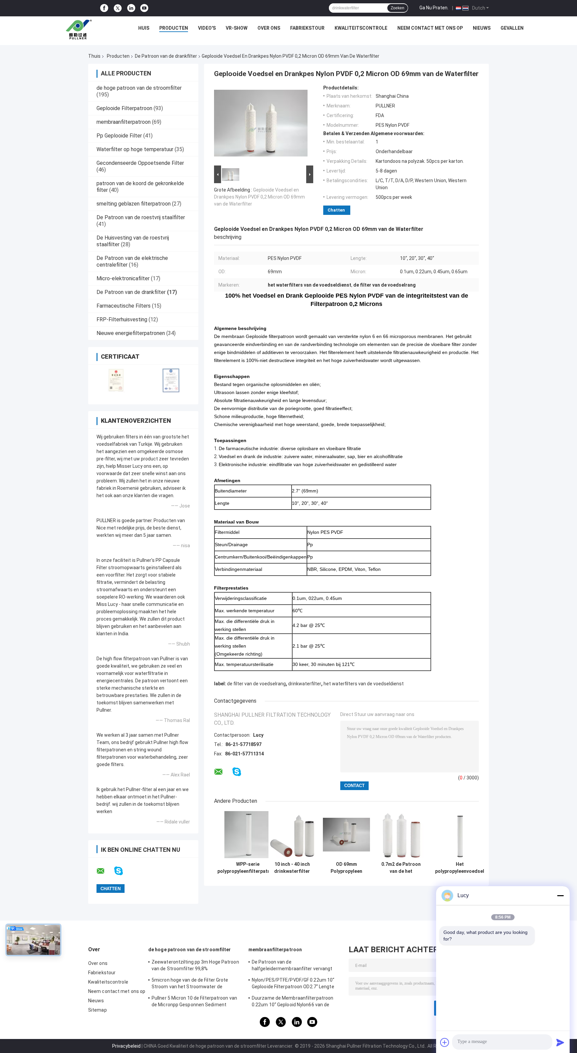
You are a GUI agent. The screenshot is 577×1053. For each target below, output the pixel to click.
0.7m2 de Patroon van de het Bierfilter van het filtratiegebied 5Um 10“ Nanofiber (401, 867)
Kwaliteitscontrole (361, 28)
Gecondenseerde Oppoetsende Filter (140, 163)
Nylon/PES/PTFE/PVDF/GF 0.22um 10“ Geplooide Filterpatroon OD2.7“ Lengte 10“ (293, 984)
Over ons (268, 28)
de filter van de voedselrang (256, 683)
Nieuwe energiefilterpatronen (131, 333)
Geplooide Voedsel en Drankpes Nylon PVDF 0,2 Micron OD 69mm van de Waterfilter (259, 197)
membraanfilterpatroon (124, 122)
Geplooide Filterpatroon (124, 108)
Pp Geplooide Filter (119, 135)
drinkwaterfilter (304, 683)
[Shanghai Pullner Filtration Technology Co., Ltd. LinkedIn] (131, 8)
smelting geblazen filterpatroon (134, 204)
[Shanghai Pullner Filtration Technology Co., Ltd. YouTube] (144, 8)
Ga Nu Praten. (433, 7)
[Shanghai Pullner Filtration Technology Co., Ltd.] (80, 30)
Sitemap (97, 1010)
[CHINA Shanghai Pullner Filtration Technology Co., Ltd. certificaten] (115, 380)
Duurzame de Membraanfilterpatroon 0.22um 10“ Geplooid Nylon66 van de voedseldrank (292, 1002)
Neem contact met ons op (430, 28)
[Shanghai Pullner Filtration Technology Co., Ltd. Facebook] (104, 8)
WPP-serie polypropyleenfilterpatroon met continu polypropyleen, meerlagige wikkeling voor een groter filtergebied (247, 867)
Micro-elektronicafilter (123, 278)
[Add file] (444, 1042)
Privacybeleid (126, 1046)
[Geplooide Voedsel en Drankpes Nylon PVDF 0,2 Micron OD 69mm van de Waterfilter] (261, 124)
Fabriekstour (307, 28)
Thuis (94, 56)
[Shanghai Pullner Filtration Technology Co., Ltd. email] (105, 871)
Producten (173, 28)
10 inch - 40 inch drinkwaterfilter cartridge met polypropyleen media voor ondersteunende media (292, 867)
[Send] (560, 1042)
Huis (143, 28)
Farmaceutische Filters (124, 306)
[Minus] (560, 896)
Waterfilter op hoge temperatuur (135, 149)
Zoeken (397, 8)
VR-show (236, 28)
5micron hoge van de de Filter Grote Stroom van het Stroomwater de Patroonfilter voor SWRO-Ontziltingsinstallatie (190, 984)
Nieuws (482, 28)
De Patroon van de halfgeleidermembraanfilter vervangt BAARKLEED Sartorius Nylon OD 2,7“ (292, 966)
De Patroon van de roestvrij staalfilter (141, 217)
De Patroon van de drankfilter (166, 56)
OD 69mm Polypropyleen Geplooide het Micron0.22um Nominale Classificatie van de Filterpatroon (346, 867)
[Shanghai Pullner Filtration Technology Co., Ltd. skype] (122, 871)
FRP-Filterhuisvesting (122, 319)
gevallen (512, 28)
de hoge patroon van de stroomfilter (139, 88)
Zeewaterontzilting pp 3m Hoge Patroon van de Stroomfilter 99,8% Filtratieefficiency (195, 966)
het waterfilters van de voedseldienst (364, 683)
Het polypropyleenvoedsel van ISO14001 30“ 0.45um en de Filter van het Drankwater (459, 867)
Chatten (336, 210)
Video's (207, 28)
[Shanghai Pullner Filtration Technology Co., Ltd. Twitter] (117, 8)
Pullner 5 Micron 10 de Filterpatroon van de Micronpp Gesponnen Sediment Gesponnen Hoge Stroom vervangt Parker (197, 1002)
